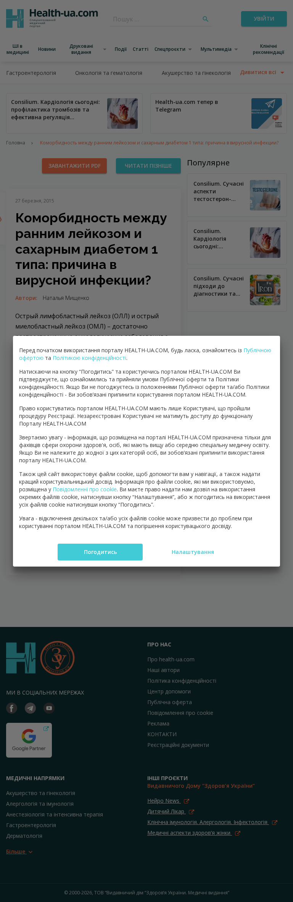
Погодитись (100, 551)
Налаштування (193, 551)
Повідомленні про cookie (85, 489)
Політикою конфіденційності (89, 357)
